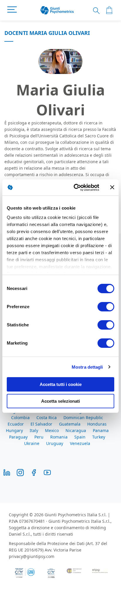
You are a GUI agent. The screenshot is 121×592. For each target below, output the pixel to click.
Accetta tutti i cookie (61, 384)
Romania (59, 437)
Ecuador (16, 424)
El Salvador (41, 424)
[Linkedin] (6, 472)
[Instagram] (20, 472)
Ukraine (31, 443)
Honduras (97, 424)
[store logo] (57, 10)
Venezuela (80, 443)
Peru (38, 437)
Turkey (98, 437)
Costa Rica (46, 417)
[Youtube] (47, 472)
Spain (79, 437)
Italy (34, 430)
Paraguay (18, 437)
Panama (101, 430)
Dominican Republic (83, 417)
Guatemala (69, 424)
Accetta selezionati (60, 401)
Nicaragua (75, 430)
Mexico (52, 430)
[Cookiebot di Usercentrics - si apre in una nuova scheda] (75, 187)
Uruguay (54, 443)
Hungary (14, 430)
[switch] (106, 307)
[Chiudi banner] (112, 187)
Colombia (20, 417)
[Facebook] (33, 472)
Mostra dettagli (87, 367)
